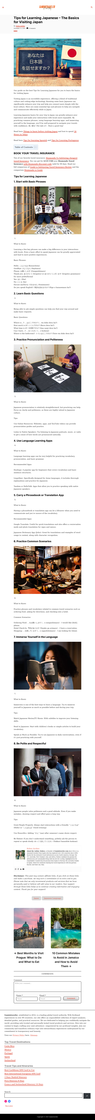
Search (7, 1092)
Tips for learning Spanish (35, 140)
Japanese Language (52, 898)
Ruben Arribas (20, 26)
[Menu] (3, 7)
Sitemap (33, 1035)
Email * (43, 995)
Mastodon (9, 1106)
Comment (18, 980)
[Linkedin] (21, 869)
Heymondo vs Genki (33, 170)
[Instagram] (15, 869)
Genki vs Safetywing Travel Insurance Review (51, 167)
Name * (19, 995)
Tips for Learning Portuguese (65, 140)
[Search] (87, 1096)
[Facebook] (18, 869)
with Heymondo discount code (38, 164)
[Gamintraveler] (47, 7)
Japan (15, 30)
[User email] (23, 869)
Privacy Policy (19, 1035)
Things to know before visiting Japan (40, 131)
